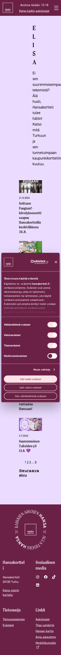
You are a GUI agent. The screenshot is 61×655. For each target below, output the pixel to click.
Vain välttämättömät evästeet (30, 396)
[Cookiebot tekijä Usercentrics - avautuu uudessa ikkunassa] (38, 262)
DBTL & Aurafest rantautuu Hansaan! (30, 404)
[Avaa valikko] (56, 8)
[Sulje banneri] (56, 262)
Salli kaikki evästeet (30, 379)
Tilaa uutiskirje (45, 625)
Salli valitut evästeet (30, 387)
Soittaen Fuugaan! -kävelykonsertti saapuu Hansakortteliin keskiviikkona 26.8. (30, 217)
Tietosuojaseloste (14, 619)
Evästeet (8, 625)
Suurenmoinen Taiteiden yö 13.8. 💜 (29, 446)
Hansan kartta (45, 631)
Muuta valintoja (41, 369)
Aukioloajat (43, 619)
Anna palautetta (46, 637)
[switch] (52, 335)
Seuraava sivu (29, 473)
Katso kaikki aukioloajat (34, 11)
